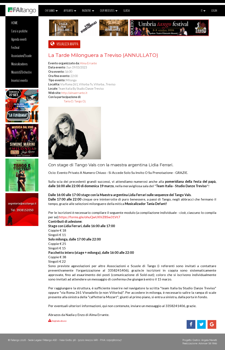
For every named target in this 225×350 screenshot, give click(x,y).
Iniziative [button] (87, 10)
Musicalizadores (19, 64)
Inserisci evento (19, 80)
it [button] (202, 10)
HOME (14, 22)
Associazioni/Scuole (21, 55)
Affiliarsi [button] (69, 10)
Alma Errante (88, 63)
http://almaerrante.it (74, 93)
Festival (15, 47)
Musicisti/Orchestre (21, 72)
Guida (126, 10)
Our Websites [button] (107, 10)
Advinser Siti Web (207, 343)
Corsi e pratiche (19, 31)
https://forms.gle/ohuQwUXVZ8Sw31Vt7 (89, 217)
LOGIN (214, 10)
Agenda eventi (19, 39)
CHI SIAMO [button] (50, 10)
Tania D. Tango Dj (75, 101)
